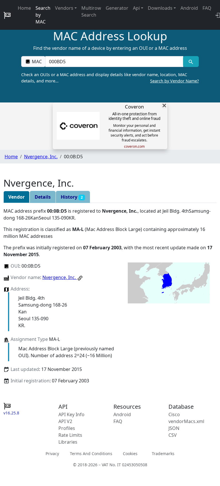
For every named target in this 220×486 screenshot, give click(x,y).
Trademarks (163, 453)
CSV (172, 435)
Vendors (64, 8)
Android (189, 8)
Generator (117, 8)
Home (24, 8)
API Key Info (71, 414)
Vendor (16, 197)
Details (43, 197)
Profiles (66, 428)
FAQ (207, 8)
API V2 (65, 421)
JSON (173, 428)
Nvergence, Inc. (41, 156)
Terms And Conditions (91, 453)
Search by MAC (43, 15)
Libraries (67, 442)
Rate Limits (70, 435)
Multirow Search (91, 11)
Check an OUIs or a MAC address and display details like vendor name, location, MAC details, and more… (110, 78)
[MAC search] (191, 61)
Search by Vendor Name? (174, 81)
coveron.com (134, 146)
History (72, 197)
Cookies (130, 453)
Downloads (160, 8)
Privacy (52, 453)
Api (136, 8)
